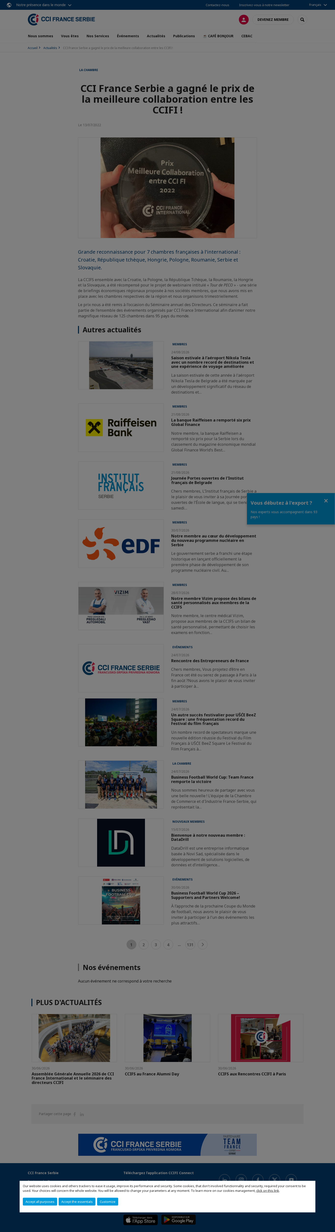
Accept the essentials (77, 1201)
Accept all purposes (40, 1201)
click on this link (267, 1190)
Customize (108, 1201)
